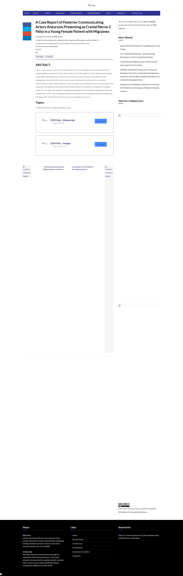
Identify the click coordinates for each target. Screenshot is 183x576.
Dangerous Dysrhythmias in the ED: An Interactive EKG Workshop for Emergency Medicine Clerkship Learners (139, 87)
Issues (47, 13)
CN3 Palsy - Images (60, 143)
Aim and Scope (77, 539)
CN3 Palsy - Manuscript (62, 120)
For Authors (75, 13)
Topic (108, 13)
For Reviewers (94, 13)
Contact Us (137, 13)
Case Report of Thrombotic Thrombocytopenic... (82, 168)
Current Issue (77, 544)
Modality (121, 13)
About (36, 13)
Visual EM (60, 13)
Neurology (39, 56)
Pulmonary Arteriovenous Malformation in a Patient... (53, 168)
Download (101, 121)
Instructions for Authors (81, 552)
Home (27, 13)
